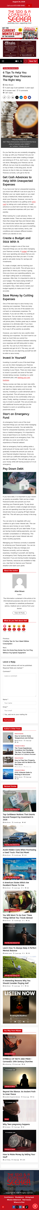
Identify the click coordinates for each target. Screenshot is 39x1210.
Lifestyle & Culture (20, 746)
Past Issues (26, 1200)
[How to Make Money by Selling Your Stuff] (19, 1141)
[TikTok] (26, 1207)
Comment (7, 671)
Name (5, 699)
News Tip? (33, 61)
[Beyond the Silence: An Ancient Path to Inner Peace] (19, 1078)
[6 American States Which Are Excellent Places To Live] (19, 869)
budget (24, 251)
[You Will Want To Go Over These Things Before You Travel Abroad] (19, 902)
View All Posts (19, 613)
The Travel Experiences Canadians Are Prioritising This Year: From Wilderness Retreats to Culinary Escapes (8, 750)
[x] (17, 1207)
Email (5, 707)
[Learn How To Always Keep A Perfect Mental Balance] (19, 934)
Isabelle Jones (8, 953)
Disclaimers (19, 1197)
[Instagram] (20, 1207)
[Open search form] (21, 61)
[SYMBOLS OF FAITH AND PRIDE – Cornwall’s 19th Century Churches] (19, 1045)
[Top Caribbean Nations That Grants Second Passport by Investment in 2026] (19, 801)
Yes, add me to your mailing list (15, 714)
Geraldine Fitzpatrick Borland (12, 1097)
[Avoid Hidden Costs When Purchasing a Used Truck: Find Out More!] (19, 836)
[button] (3, 61)
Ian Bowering (7, 1064)
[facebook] (13, 1207)
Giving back (29, 1197)
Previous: (16, 641)
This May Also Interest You (10, 68)
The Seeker (7, 1127)
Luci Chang (7, 1160)
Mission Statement (14, 1200)
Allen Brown (9, 85)
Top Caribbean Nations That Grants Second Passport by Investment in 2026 (19, 817)
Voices (7, 1119)
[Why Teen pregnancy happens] (19, 1111)
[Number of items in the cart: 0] (29, 5)
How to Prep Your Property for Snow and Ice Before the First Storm (8, 762)
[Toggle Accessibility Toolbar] (35, 1206)
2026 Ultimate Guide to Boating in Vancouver (8, 774)
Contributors (9, 1197)
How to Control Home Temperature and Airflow (8, 737)
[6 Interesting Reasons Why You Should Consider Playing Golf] (19, 967)
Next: (18, 650)
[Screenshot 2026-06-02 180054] (19, 49)
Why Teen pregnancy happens (16, 1124)
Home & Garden (19, 733)
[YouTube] (23, 1207)
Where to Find (19, 1202)
